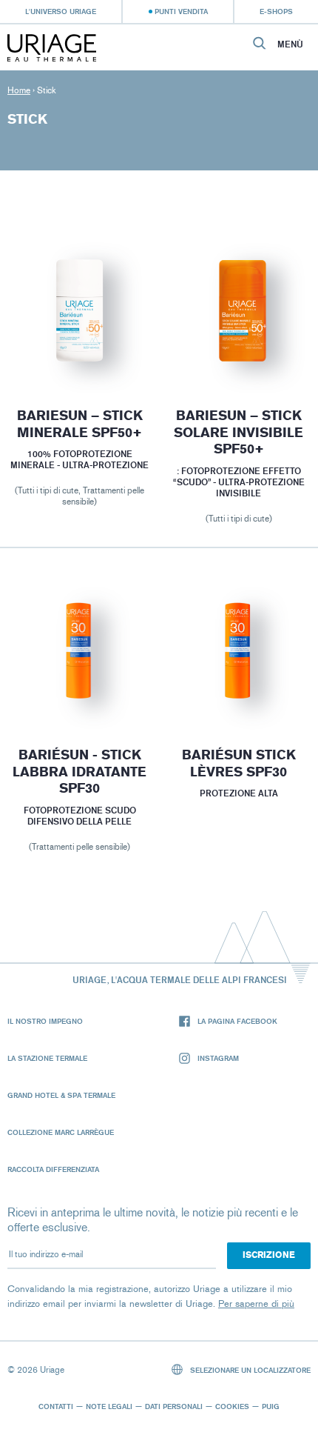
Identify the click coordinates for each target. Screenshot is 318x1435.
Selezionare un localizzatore (249, 1369)
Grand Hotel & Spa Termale (61, 1095)
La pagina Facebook (237, 1020)
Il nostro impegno (45, 1020)
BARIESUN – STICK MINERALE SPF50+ (79, 424)
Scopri (79, 349)
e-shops (276, 11)
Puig (271, 1406)
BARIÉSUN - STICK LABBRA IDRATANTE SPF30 (79, 771)
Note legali (109, 1406)
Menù (290, 44)
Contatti (55, 1406)
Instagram (218, 1057)
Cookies (232, 1406)
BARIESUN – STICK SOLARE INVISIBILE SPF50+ (238, 432)
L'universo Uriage (60, 11)
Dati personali (174, 1406)
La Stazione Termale (47, 1057)
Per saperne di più (256, 1303)
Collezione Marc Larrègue (60, 1132)
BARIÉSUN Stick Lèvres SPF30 (239, 763)
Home (18, 90)
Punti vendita (181, 11)
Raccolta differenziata (53, 1169)
